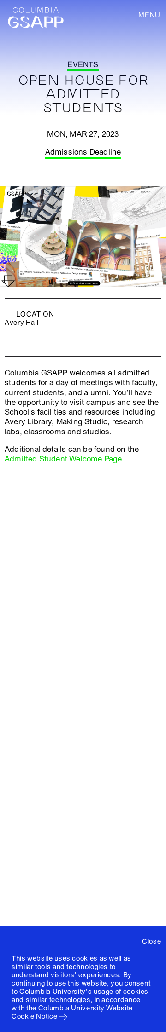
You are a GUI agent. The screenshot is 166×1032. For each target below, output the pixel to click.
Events (82, 64)
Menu (149, 15)
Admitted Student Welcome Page (63, 459)
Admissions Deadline (83, 152)
